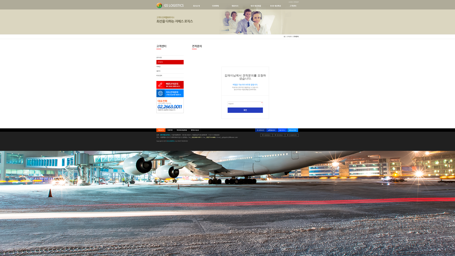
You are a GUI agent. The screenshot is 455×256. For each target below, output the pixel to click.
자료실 (158, 66)
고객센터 (293, 6)
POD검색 (159, 75)
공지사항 (159, 57)
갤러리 (158, 71)
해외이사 (235, 6)
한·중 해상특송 (275, 6)
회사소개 (196, 6)
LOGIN (291, 2)
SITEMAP (296, 2)
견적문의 (160, 62)
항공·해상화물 (256, 6)
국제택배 (215, 6)
